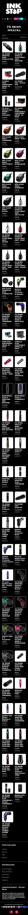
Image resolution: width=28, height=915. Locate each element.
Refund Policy (5, 877)
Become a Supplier (7, 869)
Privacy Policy (5, 874)
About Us (4, 852)
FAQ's (3, 855)
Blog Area (4, 857)
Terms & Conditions (7, 871)
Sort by (4, 35)
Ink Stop (4, 849)
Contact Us (5, 880)
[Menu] (24, 19)
